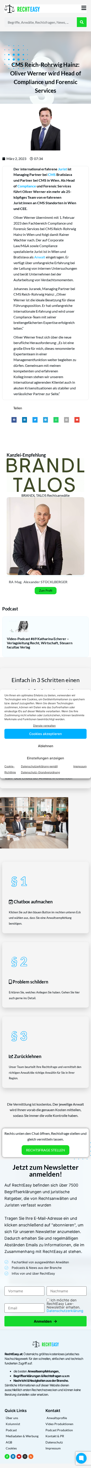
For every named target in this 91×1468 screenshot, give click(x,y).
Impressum (80, 766)
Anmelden (45, 1321)
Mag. (18, 582)
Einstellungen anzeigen (45, 758)
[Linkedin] (13, 1456)
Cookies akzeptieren (45, 734)
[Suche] (82, 22)
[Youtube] (19, 1456)
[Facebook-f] (7, 1456)
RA (11, 582)
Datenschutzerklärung (65, 1310)
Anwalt (39, 257)
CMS (52, 174)
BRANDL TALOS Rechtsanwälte (45, 495)
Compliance (26, 186)
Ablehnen (45, 746)
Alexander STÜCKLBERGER (45, 582)
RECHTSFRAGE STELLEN (45, 1150)
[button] (14, 420)
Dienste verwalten (44, 725)
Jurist (62, 169)
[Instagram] (25, 1456)
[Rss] (30, 1456)
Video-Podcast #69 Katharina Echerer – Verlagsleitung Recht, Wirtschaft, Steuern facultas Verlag (39, 643)
